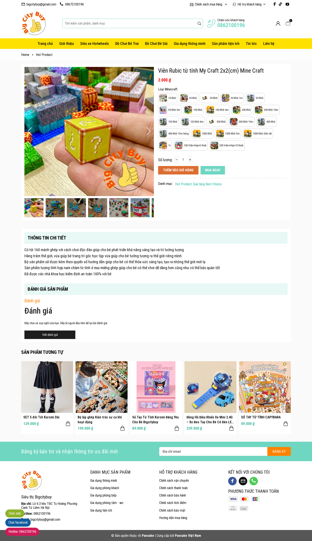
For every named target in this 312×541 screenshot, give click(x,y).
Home (27, 55)
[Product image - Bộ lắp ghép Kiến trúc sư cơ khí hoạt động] (101, 387)
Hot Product (44, 55)
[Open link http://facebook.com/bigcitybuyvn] (274, 4)
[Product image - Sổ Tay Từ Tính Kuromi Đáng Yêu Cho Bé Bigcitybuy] (156, 387)
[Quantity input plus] (190, 160)
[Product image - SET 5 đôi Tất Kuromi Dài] (47, 387)
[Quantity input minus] (176, 160)
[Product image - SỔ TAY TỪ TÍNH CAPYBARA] (265, 387)
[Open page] (34, 23)
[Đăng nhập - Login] (278, 23)
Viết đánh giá (50, 334)
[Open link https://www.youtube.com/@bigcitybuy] (287, 4)
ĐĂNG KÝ (279, 451)
